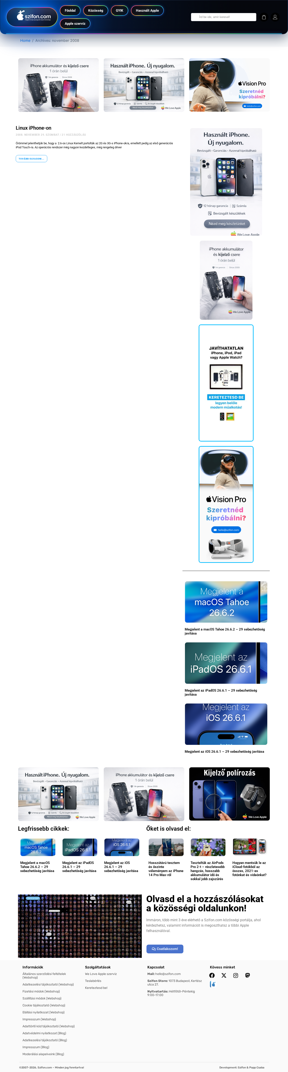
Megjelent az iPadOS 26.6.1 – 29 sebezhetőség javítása (79, 867)
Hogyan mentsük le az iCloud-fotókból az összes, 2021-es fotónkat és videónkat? (249, 869)
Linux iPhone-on (33, 128)
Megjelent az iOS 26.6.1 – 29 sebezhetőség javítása (224, 752)
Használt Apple (147, 11)
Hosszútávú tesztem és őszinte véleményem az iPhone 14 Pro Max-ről (165, 869)
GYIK (119, 11)
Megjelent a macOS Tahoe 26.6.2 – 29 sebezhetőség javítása (37, 867)
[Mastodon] (247, 975)
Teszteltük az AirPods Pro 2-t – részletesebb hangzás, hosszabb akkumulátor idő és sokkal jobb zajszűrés (208, 871)
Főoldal (70, 11)
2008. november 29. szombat (37, 134)
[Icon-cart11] (263, 17)
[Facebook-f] (212, 975)
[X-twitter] (223, 975)
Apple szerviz (75, 24)
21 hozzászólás (74, 134)
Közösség (95, 11)
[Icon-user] (275, 17)
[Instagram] (235, 975)
